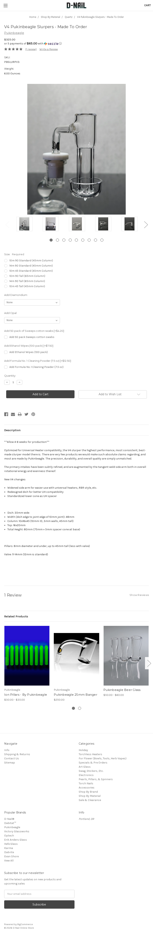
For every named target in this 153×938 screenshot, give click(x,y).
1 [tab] (51, 240)
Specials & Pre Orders (93, 762)
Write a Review (48, 49)
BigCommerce (25, 924)
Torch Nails (86, 783)
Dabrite (9, 852)
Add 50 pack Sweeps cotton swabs (31, 337)
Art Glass (85, 766)
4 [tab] (70, 240)
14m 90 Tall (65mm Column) (27, 281)
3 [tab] (63, 240)
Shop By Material (90, 796)
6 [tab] (82, 240)
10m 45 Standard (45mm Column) (31, 270)
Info (6, 750)
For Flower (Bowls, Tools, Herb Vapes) (103, 758)
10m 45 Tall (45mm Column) (27, 286)
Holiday (83, 750)
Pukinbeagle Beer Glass (122, 690)
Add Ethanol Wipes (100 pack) (28, 352)
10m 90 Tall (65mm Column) (27, 276)
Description (12, 430)
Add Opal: (10, 313)
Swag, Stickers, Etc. (91, 771)
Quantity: (10, 375)
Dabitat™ (10, 823)
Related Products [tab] (16, 616)
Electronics (86, 775)
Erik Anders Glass (15, 839)
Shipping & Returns (17, 754)
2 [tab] (57, 240)
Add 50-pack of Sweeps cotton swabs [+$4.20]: (34, 330)
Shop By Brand (88, 791)
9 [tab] (101, 240)
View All (9, 860)
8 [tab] (95, 240)
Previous (7, 224)
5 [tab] (76, 240)
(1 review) (31, 49)
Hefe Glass (11, 844)
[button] (76, 43)
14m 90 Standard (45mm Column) (31, 265)
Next (146, 224)
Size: (14, 254)
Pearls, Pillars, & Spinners (96, 779)
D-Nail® (9, 819)
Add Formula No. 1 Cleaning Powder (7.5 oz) (36, 367)
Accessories (86, 787)
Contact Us (11, 758)
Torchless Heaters (90, 754)
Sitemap (9, 762)
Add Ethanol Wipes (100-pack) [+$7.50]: (29, 345)
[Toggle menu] (5, 5)
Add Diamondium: (16, 294)
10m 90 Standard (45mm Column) (31, 260)
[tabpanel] (24, 224)
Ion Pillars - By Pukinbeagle (25, 694)
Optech (9, 835)
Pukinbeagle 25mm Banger (75, 694)
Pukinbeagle (12, 827)
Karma (8, 848)
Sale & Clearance (90, 800)
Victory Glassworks (16, 831)
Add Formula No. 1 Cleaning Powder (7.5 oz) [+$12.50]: (38, 360)
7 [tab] (89, 240)
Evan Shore (11, 856)
